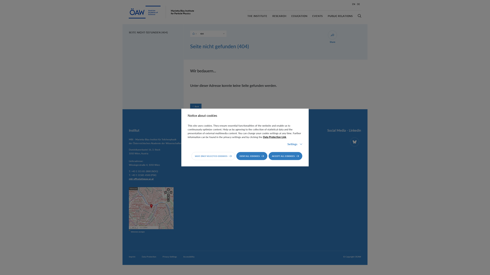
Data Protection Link (274, 137)
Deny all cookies (250, 156)
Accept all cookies (283, 156)
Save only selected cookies (211, 156)
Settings (292, 144)
